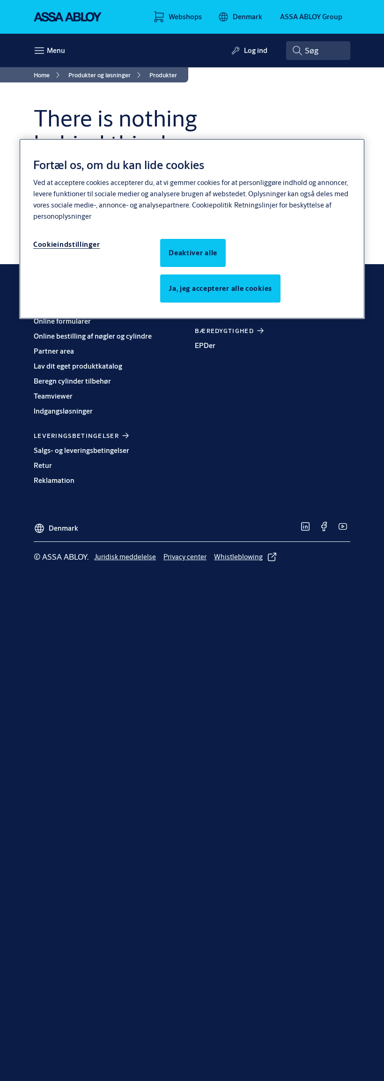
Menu (56, 50)
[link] (48, 75)
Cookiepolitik (212, 204)
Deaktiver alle (193, 252)
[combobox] (318, 50)
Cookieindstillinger (66, 244)
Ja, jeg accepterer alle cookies (220, 288)
